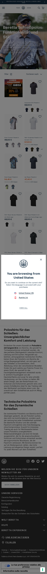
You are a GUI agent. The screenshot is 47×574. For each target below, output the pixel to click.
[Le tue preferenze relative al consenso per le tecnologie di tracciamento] (42, 569)
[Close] (41, 259)
